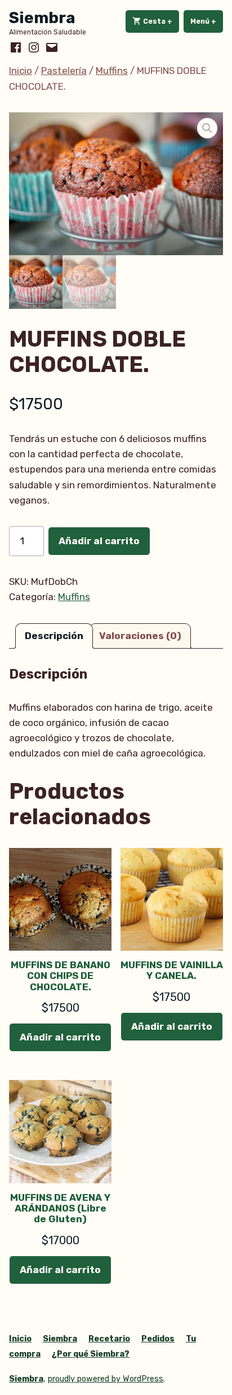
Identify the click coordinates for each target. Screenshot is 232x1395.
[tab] (54, 636)
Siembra (42, 17)
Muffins (112, 70)
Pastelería (64, 70)
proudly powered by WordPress (105, 1379)
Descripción (54, 635)
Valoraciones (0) (140, 635)
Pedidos (158, 1339)
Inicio (20, 70)
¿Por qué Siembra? (91, 1354)
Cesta (160, 21)
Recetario (109, 1339)
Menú (206, 21)
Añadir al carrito (99, 540)
